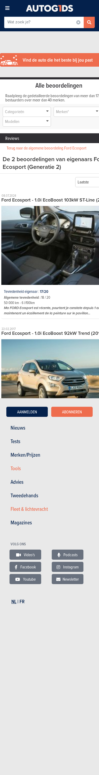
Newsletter (71, 579)
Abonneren (72, 412)
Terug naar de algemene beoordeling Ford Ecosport (46, 148)
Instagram (70, 567)
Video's (29, 555)
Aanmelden (27, 412)
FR (22, 601)
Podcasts (70, 555)
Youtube (29, 579)
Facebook (28, 567)
